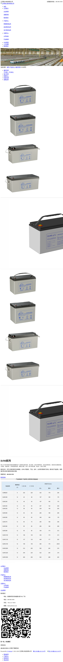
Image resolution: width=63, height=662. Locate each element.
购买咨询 (3, 477)
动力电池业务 (7, 30)
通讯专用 (18, 67)
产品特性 (24, 479)
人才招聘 (6, 44)
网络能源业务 (7, 24)
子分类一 (6, 72)
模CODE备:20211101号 (39, 651)
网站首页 (6, 654)
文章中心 (6, 33)
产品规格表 (19, 479)
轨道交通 (6, 77)
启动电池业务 (7, 27)
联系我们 (6, 17)
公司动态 (6, 36)
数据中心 (6, 76)
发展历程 (6, 14)
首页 (5, 6)
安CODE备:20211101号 (54, 651)
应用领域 (30, 479)
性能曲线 (35, 479)
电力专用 (6, 74)
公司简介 (6, 8)
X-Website (9, 651)
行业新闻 (6, 39)
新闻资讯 (6, 658)
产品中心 (6, 20)
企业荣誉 (6, 11)
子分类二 (11, 72)
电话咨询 (6, 660)
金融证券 (6, 79)
